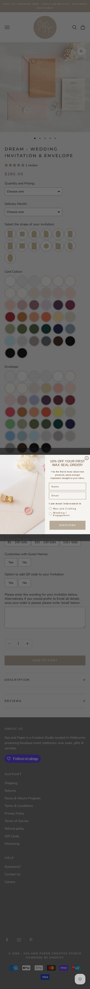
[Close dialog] (87, 458)
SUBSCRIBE (67, 525)
